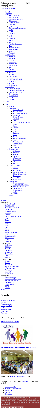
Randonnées (13, 81)
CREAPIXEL (25, 382)
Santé (10, 67)
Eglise (11, 31)
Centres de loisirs (14, 22)
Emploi (11, 35)
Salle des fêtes (13, 49)
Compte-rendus (13, 94)
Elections (12, 33)
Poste (10, 46)
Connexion (8, 394)
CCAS (11, 97)
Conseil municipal (14, 88)
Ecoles (11, 30)
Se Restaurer (13, 85)
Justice (11, 42)
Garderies (12, 39)
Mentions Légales (10, 387)
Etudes (11, 37)
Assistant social (13, 17)
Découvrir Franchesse (15, 80)
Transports (12, 53)
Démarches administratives (17, 28)
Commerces (12, 62)
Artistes (11, 72)
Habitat (11, 40)
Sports (11, 51)
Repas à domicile (14, 47)
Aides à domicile (14, 15)
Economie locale (10, 55)
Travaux (11, 99)
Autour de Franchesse (15, 78)
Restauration (13, 65)
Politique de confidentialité (13, 388)
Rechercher (4, 3)
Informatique (13, 64)
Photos (7, 101)
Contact (7, 392)
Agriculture (12, 56)
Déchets (11, 26)
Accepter (20, 407)
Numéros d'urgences (15, 44)
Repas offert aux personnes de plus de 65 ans (19, 347)
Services (11, 69)
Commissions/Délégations (17, 90)
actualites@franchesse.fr (8, 8)
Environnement (13, 96)
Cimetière (12, 24)
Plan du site (8, 390)
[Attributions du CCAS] (17, 344)
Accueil (7, 12)
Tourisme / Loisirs (10, 71)
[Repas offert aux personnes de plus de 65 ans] (17, 373)
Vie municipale (9, 87)
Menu (6, 104)
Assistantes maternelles (16, 19)
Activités (11, 74)
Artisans (11, 60)
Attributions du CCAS (10, 322)
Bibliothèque (13, 21)
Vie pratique (8, 14)
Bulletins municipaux (15, 92)
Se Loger (12, 83)
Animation (12, 58)
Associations (13, 76)
